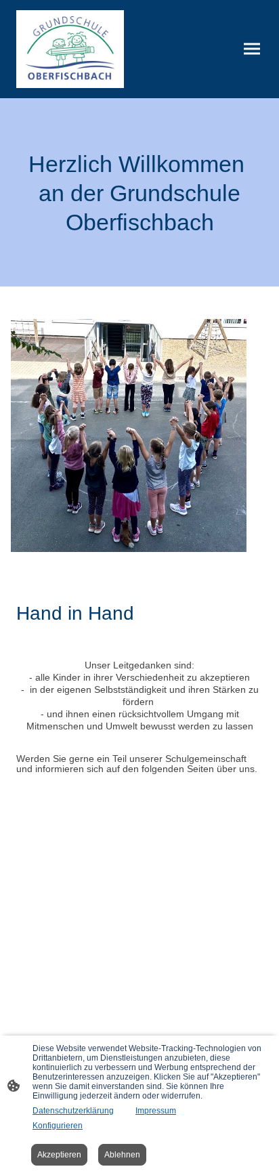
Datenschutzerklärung (73, 1110)
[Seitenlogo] (70, 49)
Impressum (155, 1110)
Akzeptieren (59, 1154)
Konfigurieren (58, 1125)
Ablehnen (122, 1154)
